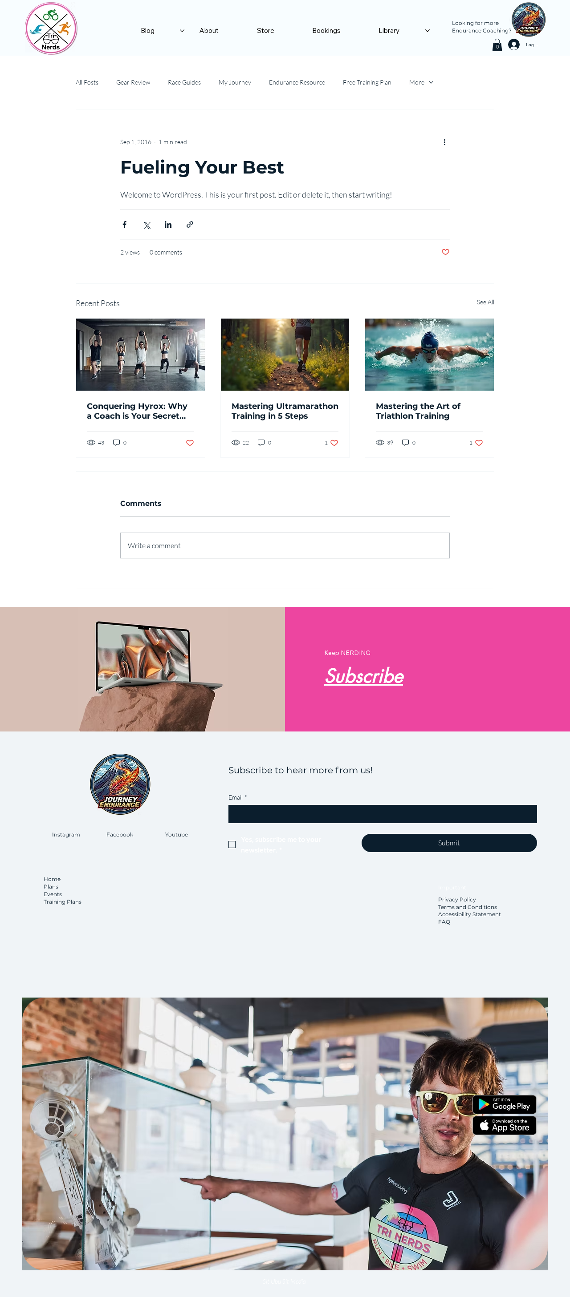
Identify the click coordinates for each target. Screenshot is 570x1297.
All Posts (87, 82)
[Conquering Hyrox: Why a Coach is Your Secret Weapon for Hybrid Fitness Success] (140, 355)
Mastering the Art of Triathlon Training (418, 411)
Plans (51, 886)
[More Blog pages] (182, 30)
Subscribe (363, 676)
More (416, 82)
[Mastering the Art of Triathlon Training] (429, 355)
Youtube (176, 834)
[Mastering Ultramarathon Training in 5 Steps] (285, 355)
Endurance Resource (297, 82)
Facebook (119, 834)
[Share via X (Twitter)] (146, 224)
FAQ (444, 921)
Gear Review (133, 82)
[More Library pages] (427, 30)
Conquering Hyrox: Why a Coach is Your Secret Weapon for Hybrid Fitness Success (137, 411)
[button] (497, 45)
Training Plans (62, 901)
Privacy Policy (457, 899)
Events (53, 894)
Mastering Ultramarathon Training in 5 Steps (285, 411)
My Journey (235, 82)
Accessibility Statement (469, 914)
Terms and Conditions (467, 907)
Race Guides (184, 82)
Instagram (66, 834)
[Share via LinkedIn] (168, 224)
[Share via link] (190, 224)
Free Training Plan (367, 82)
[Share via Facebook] (124, 224)
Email (237, 797)
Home (53, 879)
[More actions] (444, 141)
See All (485, 302)
